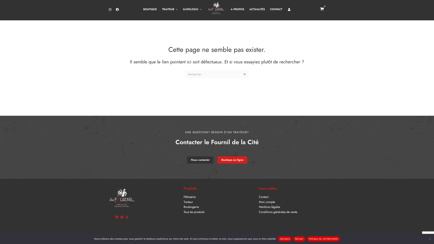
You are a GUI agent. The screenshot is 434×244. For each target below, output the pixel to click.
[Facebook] (117, 9)
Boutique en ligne (232, 160)
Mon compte (267, 202)
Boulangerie (191, 207)
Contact (264, 197)
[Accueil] (216, 9)
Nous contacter (200, 160)
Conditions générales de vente (278, 212)
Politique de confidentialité (323, 238)
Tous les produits (194, 212)
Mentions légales (269, 207)
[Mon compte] (289, 9)
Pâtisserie (190, 197)
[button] (175, 9)
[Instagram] (110, 9)
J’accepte (285, 238)
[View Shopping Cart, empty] (322, 9)
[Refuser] (429, 239)
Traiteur (188, 202)
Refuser (299, 238)
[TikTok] (127, 217)
